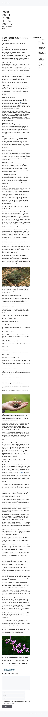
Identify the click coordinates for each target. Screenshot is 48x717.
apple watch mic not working (9, 669)
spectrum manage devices (42, 53)
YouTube (20, 472)
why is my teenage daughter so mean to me (41, 59)
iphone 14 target (41, 69)
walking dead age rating (41, 65)
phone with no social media (42, 48)
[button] (44, 3)
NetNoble (4, 26)
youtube (22, 102)
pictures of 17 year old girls (9, 670)
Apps (4, 28)
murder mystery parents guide (42, 43)
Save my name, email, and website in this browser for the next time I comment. (17, 702)
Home (40, 2)
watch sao (6, 3)
